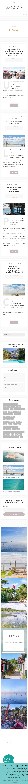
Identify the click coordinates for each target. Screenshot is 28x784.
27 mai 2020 (14, 58)
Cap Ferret (14, 403)
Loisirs (17, 46)
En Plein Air (6, 409)
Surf (16, 434)
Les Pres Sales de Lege (9, 419)
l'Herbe (5, 411)
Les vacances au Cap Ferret (14, 122)
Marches (10, 424)
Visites (13, 437)
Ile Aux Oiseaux (20, 409)
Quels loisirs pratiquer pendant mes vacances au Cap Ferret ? (14, 52)
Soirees (5, 434)
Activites (11, 46)
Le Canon (11, 414)
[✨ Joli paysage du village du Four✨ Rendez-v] (14, 615)
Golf (15, 409)
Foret (11, 409)
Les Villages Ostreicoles (9, 421)
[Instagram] (10, 742)
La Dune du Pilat (12, 411)
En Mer (19, 406)
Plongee (18, 429)
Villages (9, 437)
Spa (9, 434)
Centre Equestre (7, 406)
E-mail (5, 506)
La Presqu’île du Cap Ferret (11, 463)
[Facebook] (8, 742)
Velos (5, 437)
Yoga (21, 437)
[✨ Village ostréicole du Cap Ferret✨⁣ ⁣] (14, 716)
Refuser (9, 780)
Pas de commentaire (14, 61)
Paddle (19, 424)
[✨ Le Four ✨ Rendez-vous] (14, 641)
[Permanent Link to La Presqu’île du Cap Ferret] (13, 456)
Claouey (14, 406)
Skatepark (22, 431)
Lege (20, 414)
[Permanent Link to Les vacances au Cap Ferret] (13, 470)
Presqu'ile (6, 431)
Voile (18, 437)
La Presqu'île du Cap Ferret (16, 117)
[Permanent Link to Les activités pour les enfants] (13, 484)
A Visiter (6, 374)
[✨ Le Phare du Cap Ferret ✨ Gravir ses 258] (14, 590)
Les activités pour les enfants (12, 491)
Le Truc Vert (19, 421)
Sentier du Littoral (14, 431)
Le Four (16, 414)
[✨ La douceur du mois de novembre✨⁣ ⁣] (14, 691)
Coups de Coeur (10, 117)
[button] (23, 14)
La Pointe (19, 411)
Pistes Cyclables (7, 429)
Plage (13, 429)
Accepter (4, 780)
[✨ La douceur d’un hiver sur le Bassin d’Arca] (14, 539)
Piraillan (16, 426)
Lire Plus (14, 105)
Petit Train (6, 426)
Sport (12, 434)
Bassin (5, 403)
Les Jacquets (11, 416)
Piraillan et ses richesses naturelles (14, 189)
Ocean (14, 424)
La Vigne (5, 414)
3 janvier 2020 (14, 275)
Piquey (11, 426)
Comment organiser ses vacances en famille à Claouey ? (14, 269)
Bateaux (9, 403)
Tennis (19, 434)
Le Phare (6, 416)
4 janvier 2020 (14, 126)
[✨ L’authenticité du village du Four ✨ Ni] (14, 565)
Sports (5, 391)
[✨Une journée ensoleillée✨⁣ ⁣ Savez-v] (14, 666)
